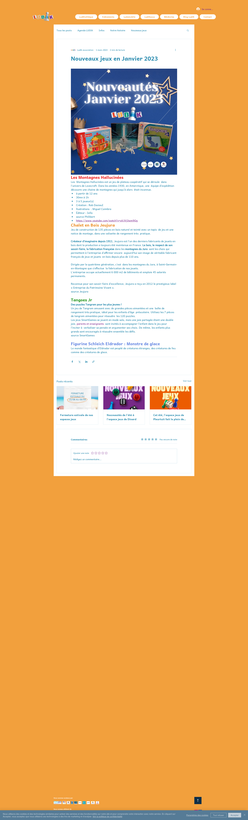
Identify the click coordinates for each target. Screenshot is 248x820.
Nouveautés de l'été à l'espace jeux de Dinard (121, 417)
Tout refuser (218, 815)
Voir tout (187, 380)
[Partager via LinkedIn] (86, 361)
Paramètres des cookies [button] (197, 815)
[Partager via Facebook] (72, 361)
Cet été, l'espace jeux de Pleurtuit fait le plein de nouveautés (168, 417)
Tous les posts (64, 30)
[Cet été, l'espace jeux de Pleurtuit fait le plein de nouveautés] (170, 397)
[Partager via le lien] (93, 361)
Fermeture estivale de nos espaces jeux (76, 417)
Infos (101, 30)
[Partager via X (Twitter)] (79, 361)
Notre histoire (117, 30)
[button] (187, 30)
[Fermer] (244, 815)
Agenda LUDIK (85, 30)
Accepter (235, 815)
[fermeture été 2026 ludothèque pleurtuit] (77, 397)
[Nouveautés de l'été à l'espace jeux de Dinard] (124, 397)
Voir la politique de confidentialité (107, 816)
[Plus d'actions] (175, 50)
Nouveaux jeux (139, 30)
